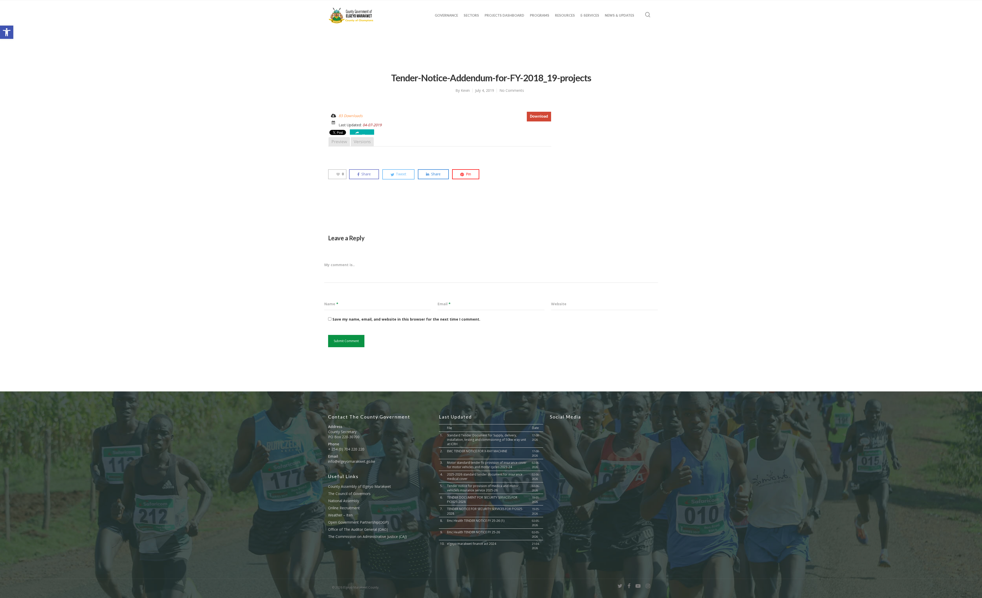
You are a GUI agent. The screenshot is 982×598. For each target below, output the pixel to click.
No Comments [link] (511, 90)
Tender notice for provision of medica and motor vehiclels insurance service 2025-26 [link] (483, 488)
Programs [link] (539, 15)
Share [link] (366, 134)
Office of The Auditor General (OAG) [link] (358, 529)
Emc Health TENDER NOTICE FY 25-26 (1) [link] (475, 520)
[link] (6, 32)
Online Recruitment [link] (344, 507)
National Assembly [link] (343, 500)
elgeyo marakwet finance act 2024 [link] (471, 543)
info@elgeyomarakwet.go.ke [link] (351, 461)
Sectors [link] (471, 15)
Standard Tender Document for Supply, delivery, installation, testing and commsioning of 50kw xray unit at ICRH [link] (486, 439)
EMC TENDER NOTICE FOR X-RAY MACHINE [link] (477, 451)
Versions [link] (362, 141)
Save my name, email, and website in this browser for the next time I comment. (406, 319)
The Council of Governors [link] (349, 493)
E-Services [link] (590, 15)
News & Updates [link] (619, 15)
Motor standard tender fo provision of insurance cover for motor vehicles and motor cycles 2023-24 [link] (487, 464)
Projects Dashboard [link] (504, 15)
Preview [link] (339, 141)
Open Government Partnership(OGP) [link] (358, 522)
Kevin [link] (465, 90)
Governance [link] (446, 15)
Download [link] (539, 116)
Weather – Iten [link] (340, 515)
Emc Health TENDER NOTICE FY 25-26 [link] (473, 532)
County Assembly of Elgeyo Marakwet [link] (359, 486)
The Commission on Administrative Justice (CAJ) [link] (367, 536)
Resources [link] (565, 15)
